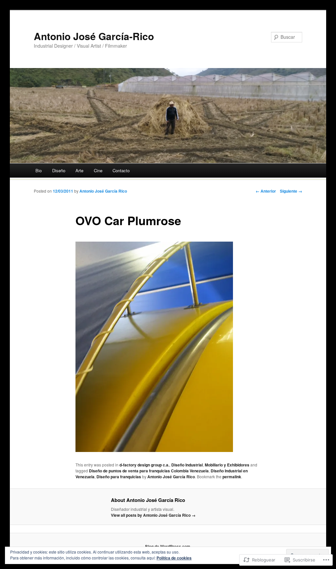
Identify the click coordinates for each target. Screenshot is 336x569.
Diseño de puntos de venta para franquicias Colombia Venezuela (149, 471)
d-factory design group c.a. (144, 465)
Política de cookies (174, 558)
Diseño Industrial (187, 465)
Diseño (58, 170)
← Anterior (266, 191)
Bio (38, 170)
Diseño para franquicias (118, 477)
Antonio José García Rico (103, 191)
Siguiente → (291, 191)
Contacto (121, 170)
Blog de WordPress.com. (168, 546)
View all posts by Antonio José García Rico (153, 515)
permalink (231, 477)
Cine (98, 170)
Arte (79, 170)
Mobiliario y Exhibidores (227, 465)
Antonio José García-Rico (94, 36)
